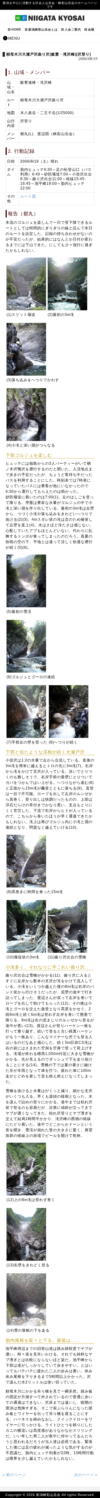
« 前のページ (14, 1475)
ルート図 (28, 196)
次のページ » (85, 1475)
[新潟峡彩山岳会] (50, 19)
